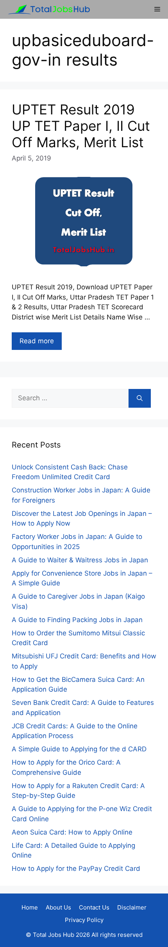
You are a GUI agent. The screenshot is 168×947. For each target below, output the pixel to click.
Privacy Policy (84, 920)
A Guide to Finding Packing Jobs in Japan (77, 620)
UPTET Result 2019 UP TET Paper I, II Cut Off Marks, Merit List (81, 125)
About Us (58, 907)
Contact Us (94, 907)
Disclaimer (132, 907)
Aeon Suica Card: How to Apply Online (72, 832)
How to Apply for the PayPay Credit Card (76, 868)
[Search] (140, 398)
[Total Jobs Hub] (47, 9)
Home (29, 907)
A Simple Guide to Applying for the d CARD (79, 749)
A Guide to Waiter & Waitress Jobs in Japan (80, 560)
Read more (37, 341)
